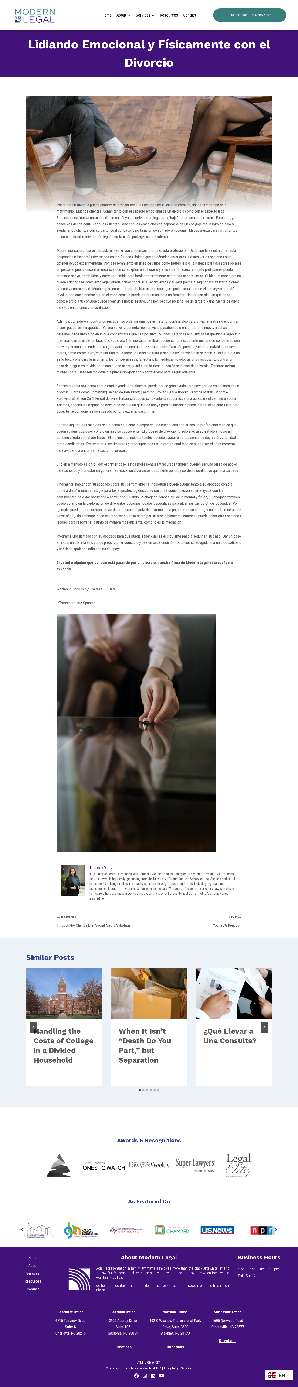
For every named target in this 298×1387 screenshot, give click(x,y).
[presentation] (64, 993)
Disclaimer (186, 1368)
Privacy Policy (170, 1368)
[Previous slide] (22, 1229)
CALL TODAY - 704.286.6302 (250, 15)
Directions (123, 1347)
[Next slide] (275, 1229)
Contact (189, 15)
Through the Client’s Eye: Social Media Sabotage (94, 921)
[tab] (140, 1090)
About (32, 1265)
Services (33, 1273)
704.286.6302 (149, 1363)
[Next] (264, 1027)
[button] (59, 1165)
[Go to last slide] (33, 1027)
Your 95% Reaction (227, 921)
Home (107, 15)
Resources (169, 15)
